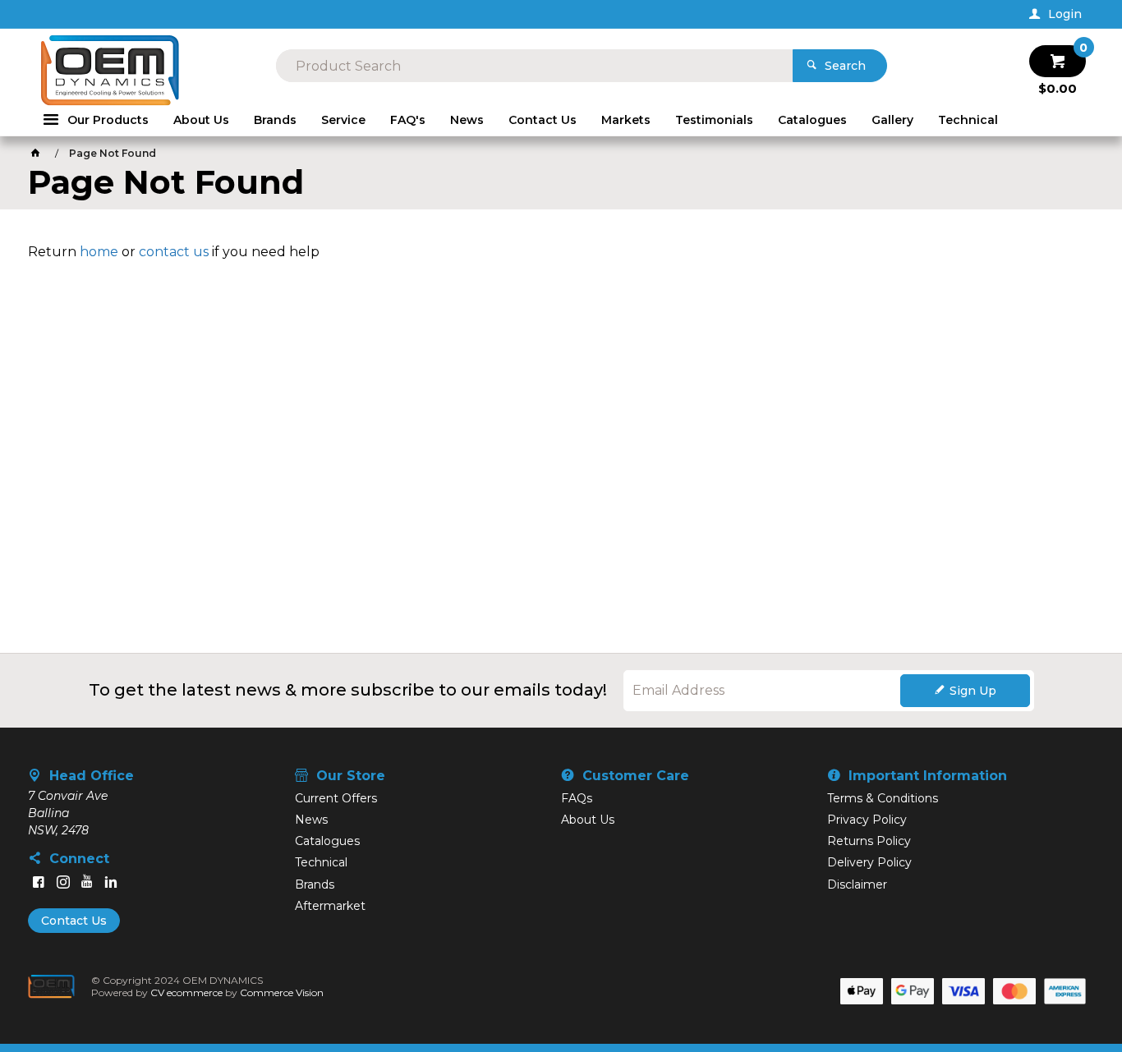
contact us (174, 252)
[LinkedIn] (111, 882)
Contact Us (74, 920)
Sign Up (973, 690)
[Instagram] (63, 882)
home (99, 252)
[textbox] (534, 65)
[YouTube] (87, 882)
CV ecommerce (186, 992)
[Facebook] (38, 882)
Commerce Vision (282, 992)
